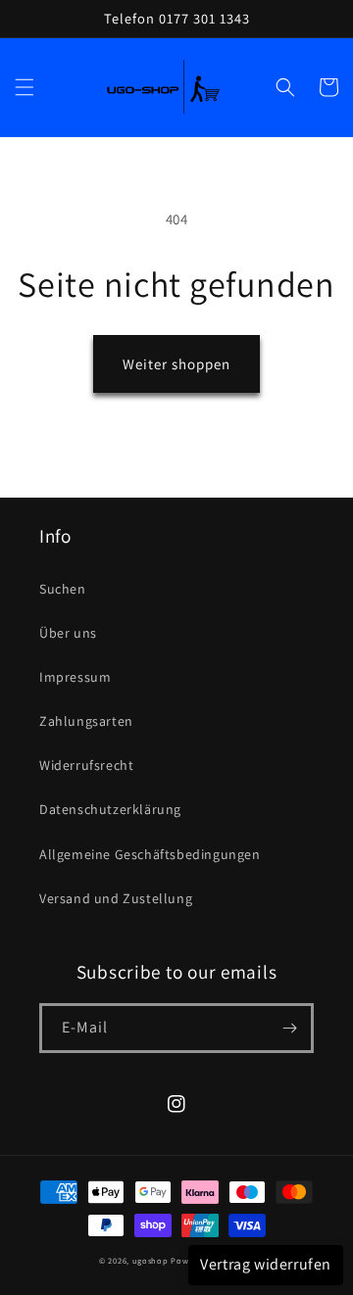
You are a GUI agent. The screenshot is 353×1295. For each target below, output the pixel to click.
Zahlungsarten (86, 721)
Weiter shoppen (176, 364)
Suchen (62, 589)
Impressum (75, 677)
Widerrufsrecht (86, 765)
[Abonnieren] (289, 1028)
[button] (24, 87)
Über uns (68, 633)
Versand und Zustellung (115, 898)
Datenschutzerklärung (110, 809)
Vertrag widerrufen (265, 1264)
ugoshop (150, 1260)
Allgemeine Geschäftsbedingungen (150, 854)
